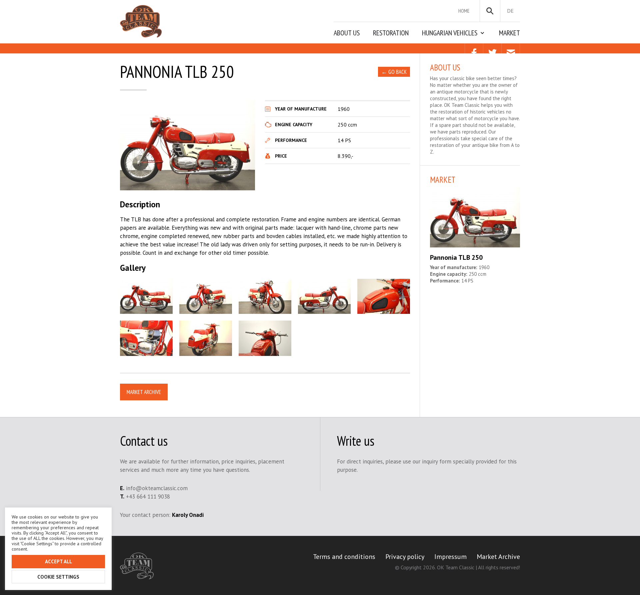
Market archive (144, 392)
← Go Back (394, 71)
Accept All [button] (58, 561)
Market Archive (498, 556)
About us (347, 32)
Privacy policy (404, 556)
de (510, 10)
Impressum (450, 556)
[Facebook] (474, 48)
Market (509, 32)
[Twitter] (492, 48)
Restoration (391, 32)
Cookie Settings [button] (58, 577)
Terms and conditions (344, 556)
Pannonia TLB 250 (456, 257)
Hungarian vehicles (449, 32)
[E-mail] (510, 48)
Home (464, 10)
